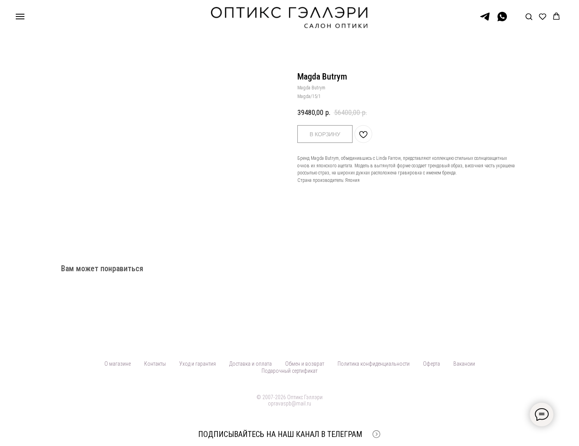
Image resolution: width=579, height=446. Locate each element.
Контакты (155, 364)
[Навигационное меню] (20, 16)
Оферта (431, 364)
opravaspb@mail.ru (289, 403)
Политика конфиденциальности (374, 364)
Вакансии (464, 364)
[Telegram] (485, 20)
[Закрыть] (566, 434)
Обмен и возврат (304, 364)
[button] (529, 16)
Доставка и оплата (250, 364)
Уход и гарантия (197, 364)
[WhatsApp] (502, 20)
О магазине (117, 364)
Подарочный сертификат (289, 371)
